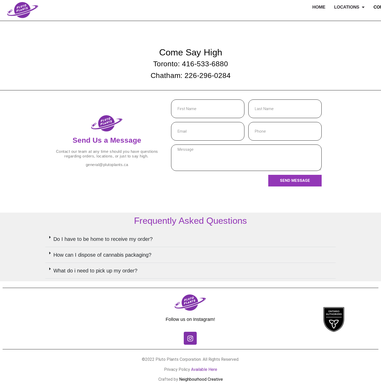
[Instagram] (190, 338)
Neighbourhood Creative (201, 379)
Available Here (204, 369)
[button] (190, 239)
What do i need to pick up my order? (95, 270)
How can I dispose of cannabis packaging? (102, 255)
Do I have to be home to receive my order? (103, 239)
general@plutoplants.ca (107, 164)
